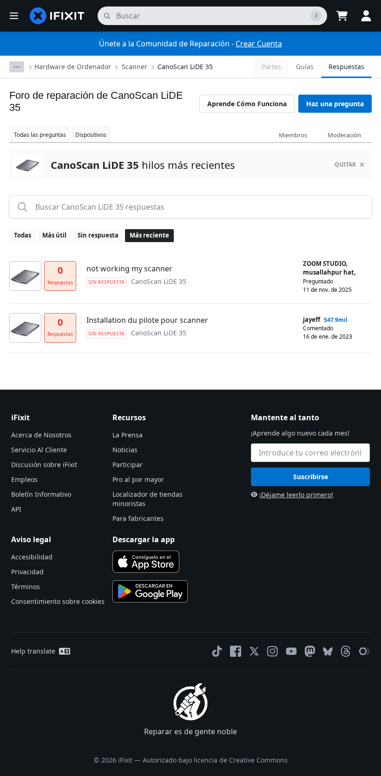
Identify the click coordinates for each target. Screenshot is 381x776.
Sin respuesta (98, 235)
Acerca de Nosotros (41, 434)
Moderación (344, 135)
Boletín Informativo (41, 494)
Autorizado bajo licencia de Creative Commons (215, 760)
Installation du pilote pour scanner (147, 320)
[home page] (57, 15)
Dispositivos (90, 135)
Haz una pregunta (335, 103)
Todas (22, 235)
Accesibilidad (32, 556)
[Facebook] (235, 651)
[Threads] (345, 651)
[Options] (16, 66)
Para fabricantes (138, 518)
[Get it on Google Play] (150, 591)
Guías (305, 66)
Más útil (54, 235)
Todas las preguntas (40, 135)
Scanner (134, 66)
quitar (345, 164)
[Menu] (14, 15)
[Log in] (366, 15)
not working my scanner (129, 268)
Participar (127, 464)
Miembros (293, 135)
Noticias (125, 449)
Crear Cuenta (259, 43)
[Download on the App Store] (145, 562)
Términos (25, 586)
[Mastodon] (309, 651)
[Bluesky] (328, 651)
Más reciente (149, 235)
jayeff (311, 319)
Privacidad (27, 571)
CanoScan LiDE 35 (185, 66)
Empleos (24, 479)
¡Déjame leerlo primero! (296, 494)
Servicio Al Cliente (39, 449)
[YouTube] (291, 651)
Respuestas (346, 66)
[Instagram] (272, 651)
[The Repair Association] (364, 651)
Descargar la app (143, 539)
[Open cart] (342, 15)
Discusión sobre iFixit (44, 464)
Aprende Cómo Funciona (247, 103)
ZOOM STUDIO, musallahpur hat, (329, 268)
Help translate (33, 651)
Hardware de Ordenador (72, 66)
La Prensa (127, 434)
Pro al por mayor (138, 479)
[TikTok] (217, 651)
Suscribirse (310, 476)
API (16, 509)
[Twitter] (254, 651)
